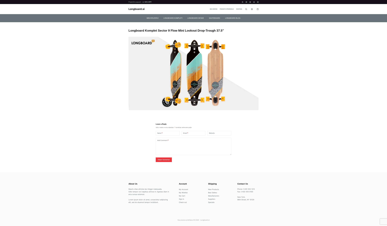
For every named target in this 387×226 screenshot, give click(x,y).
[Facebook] (242, 2)
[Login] (252, 9)
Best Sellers (212, 193)
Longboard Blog (232, 18)
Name (159, 133)
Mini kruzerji (152, 18)
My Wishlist (183, 193)
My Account (183, 189)
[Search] (246, 9)
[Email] (254, 2)
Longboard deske (195, 18)
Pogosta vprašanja (227, 9)
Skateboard (214, 18)
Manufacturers (213, 196)
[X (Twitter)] (246, 2)
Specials (211, 202)
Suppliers (211, 199)
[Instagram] (250, 2)
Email (185, 133)
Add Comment (163, 140)
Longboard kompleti (172, 18)
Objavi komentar (164, 160)
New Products (213, 189)
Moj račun (213, 9)
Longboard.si (136, 8)
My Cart (182, 196)
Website (212, 133)
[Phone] (258, 2)
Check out (183, 202)
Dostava (239, 9)
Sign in (181, 199)
